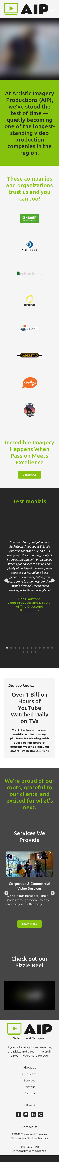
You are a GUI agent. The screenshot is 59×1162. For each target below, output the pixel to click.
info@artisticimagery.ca (29, 1150)
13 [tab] (23, 652)
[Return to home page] (26, 9)
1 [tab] (7, 648)
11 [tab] (48, 648)
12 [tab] (52, 648)
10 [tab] (44, 648)
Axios (45, 751)
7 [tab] (32, 648)
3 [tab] (15, 648)
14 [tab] (27, 652)
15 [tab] (32, 652)
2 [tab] (11, 648)
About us (29, 1067)
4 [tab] (19, 648)
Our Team (29, 1074)
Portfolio (29, 1087)
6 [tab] (27, 648)
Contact (29, 1093)
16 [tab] (36, 652)
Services (29, 1080)
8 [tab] (36, 648)
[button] (29, 475)
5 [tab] (23, 648)
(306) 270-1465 (30, 1146)
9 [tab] (40, 648)
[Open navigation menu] (52, 9)
